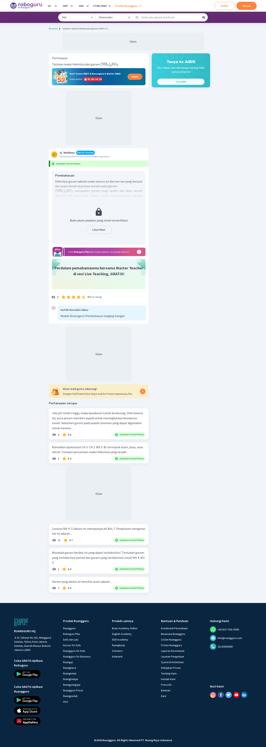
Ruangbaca (69, 668)
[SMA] (87, 6)
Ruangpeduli (70, 696)
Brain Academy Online (124, 628)
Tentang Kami (169, 673)
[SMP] (71, 6)
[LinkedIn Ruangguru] (244, 695)
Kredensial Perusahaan (174, 628)
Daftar (224, 6)
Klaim (134, 76)
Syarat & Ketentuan (172, 662)
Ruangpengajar (72, 684)
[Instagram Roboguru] (213, 695)
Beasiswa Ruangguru (173, 634)
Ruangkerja (118, 645)
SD (49, 6)
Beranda (53, 28)
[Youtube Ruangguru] (236, 695)
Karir (163, 696)
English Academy (122, 634)
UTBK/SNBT (100, 6)
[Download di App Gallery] (35, 721)
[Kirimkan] (137, 17)
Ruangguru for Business (77, 656)
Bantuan (165, 690)
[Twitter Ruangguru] (228, 695)
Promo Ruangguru (171, 645)
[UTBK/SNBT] (109, 6)
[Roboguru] (27, 6)
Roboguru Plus (71, 634)
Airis (65, 701)
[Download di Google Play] (35, 674)
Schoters (117, 651)
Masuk (246, 6)
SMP (65, 6)
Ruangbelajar (70, 679)
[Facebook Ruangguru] (221, 695)
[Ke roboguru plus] (98, 251)
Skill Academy (120, 639)
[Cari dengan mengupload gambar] (204, 17)
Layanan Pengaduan (172, 656)
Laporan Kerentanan (172, 651)
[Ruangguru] (21, 622)
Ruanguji (68, 662)
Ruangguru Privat (73, 690)
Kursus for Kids (72, 645)
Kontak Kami (168, 679)
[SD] (55, 6)
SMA (81, 6)
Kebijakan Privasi (171, 668)
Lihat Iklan (98, 229)
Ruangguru (69, 628)
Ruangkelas (70, 673)
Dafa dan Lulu (70, 639)
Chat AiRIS (181, 81)
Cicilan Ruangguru (171, 639)
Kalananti (117, 656)
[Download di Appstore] (35, 710)
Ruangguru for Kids (74, 651)
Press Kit (166, 684)
